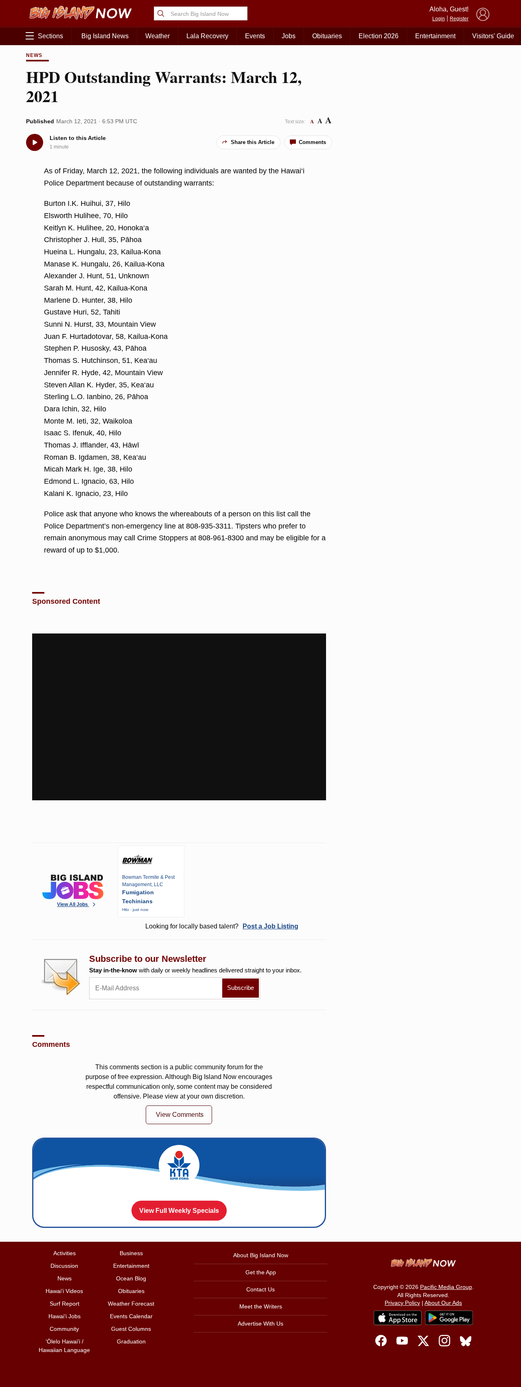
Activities (64, 1253)
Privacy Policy (402, 1303)
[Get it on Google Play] (449, 1318)
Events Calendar (131, 1316)
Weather (157, 36)
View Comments (180, 1114)
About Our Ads (443, 1303)
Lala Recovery (207, 36)
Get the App (260, 1272)
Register (459, 19)
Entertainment (435, 36)
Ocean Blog (131, 1278)
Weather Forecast (131, 1303)
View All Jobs (73, 904)
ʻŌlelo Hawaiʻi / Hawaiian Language (64, 1345)
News (34, 55)
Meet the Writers (260, 1306)
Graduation (131, 1341)
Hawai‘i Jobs (64, 1316)
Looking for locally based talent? (221, 926)
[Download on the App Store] (398, 1318)
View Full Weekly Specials (179, 1210)
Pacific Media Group (446, 1287)
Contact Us (260, 1289)
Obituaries (327, 36)
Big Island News (105, 36)
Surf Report (64, 1303)
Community (64, 1329)
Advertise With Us (260, 1323)
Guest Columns (131, 1329)
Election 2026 (378, 36)
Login (438, 19)
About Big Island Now (260, 1255)
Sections (50, 36)
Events (255, 36)
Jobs (289, 36)
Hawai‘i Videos (64, 1291)
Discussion (64, 1265)
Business (131, 1253)
